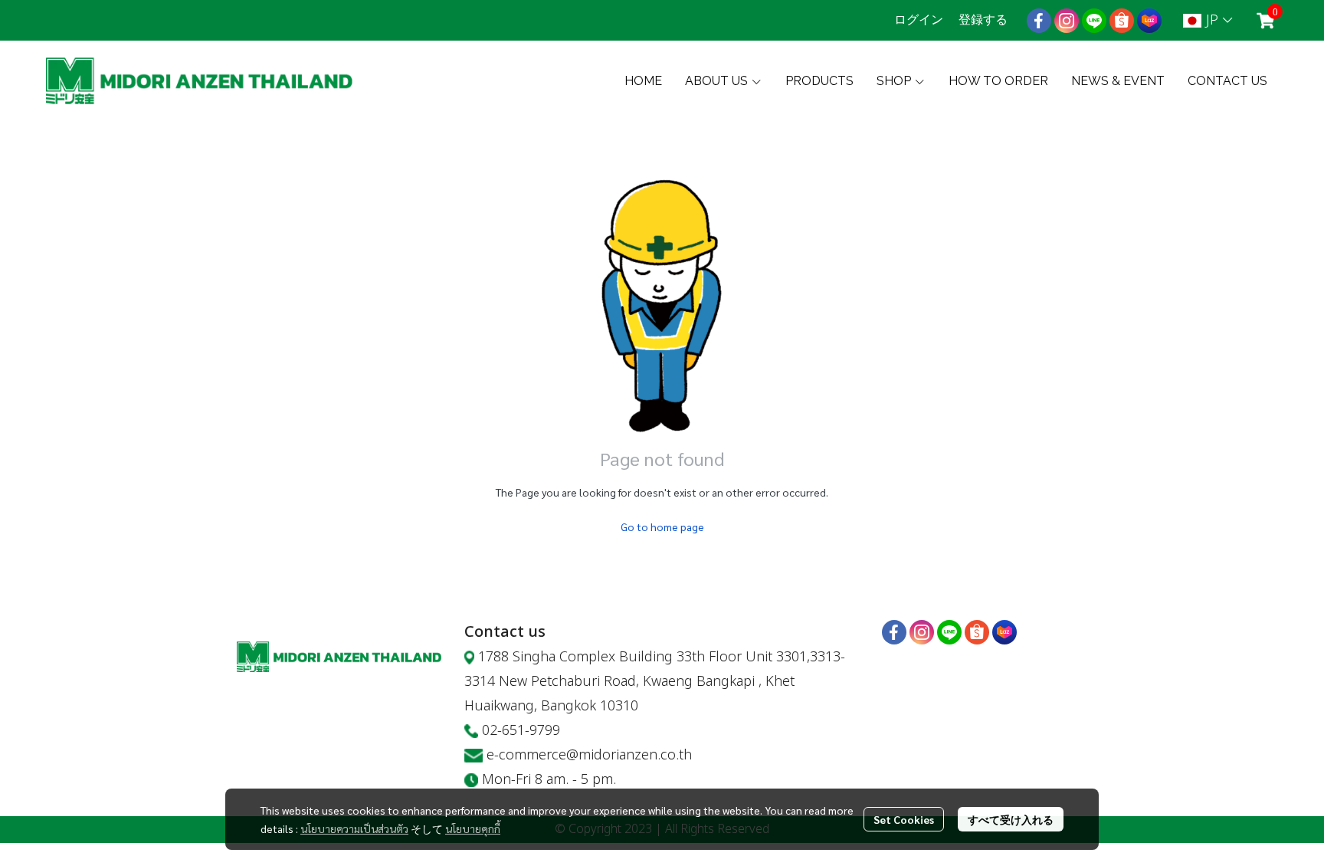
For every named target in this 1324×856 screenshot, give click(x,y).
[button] (1207, 20)
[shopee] (1121, 20)
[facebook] (1039, 20)
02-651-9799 (521, 730)
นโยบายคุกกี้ (472, 828)
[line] (1094, 20)
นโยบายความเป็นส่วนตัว (354, 828)
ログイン (918, 19)
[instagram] (1066, 20)
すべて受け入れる (1011, 819)
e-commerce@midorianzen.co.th (589, 755)
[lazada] (1149, 20)
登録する (983, 19)
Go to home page (662, 526)
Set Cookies (903, 819)
